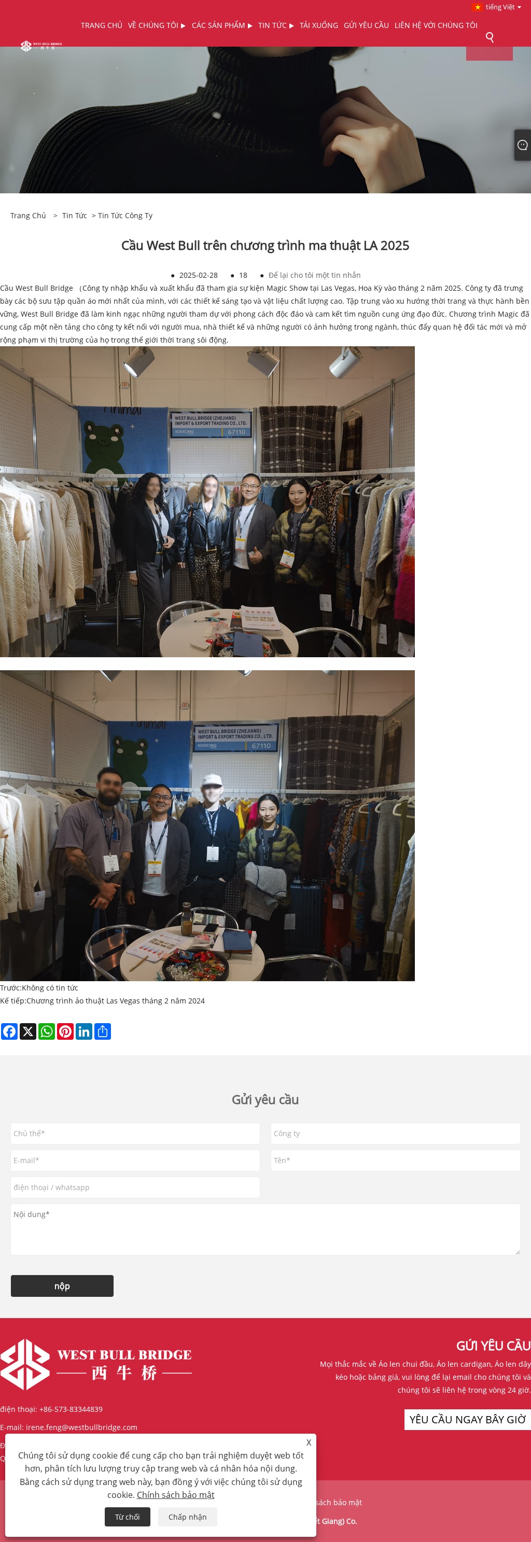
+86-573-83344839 (71, 1409)
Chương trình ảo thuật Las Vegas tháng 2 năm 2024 (115, 1001)
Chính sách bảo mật (327, 1502)
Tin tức (74, 215)
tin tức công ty (125, 215)
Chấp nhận (188, 1517)
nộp (62, 1286)
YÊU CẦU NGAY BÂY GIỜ (468, 1419)
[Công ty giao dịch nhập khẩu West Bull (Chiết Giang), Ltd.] (41, 45)
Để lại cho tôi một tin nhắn (315, 275)
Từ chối (127, 1517)
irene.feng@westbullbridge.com (81, 1427)
